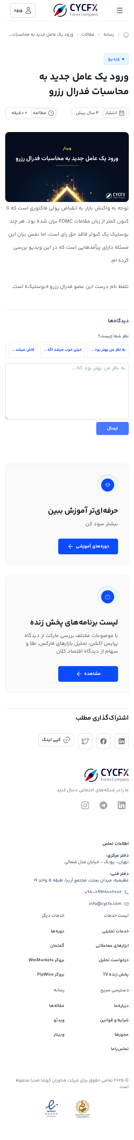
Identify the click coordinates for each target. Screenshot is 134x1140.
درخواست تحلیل (114, 960)
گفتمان (57, 945)
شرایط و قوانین (114, 1020)
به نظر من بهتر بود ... (108, 350)
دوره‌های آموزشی (92, 546)
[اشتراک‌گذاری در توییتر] (85, 741)
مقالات (87, 34)
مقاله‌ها (56, 1006)
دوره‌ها (57, 931)
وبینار (59, 1034)
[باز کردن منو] (120, 10)
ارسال (112, 428)
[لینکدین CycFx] (121, 805)
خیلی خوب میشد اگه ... (63, 350)
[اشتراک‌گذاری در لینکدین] (121, 741)
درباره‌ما (121, 1006)
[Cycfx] (75, 10)
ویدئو (59, 1020)
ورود (18, 10)
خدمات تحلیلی (115, 931)
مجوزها (121, 1034)
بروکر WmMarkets (46, 960)
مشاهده (92, 674)
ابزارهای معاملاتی (112, 945)
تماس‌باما (120, 1049)
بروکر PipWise (50, 974)
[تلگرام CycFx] (103, 805)
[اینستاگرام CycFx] (85, 805)
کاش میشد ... (23, 350)
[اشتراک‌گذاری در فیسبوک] (103, 741)
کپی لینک (51, 740)
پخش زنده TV (116, 974)
